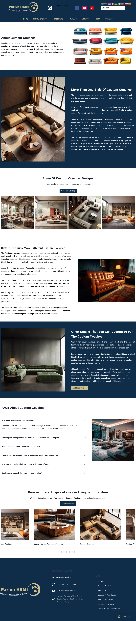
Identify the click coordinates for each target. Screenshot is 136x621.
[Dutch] (106, 4)
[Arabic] (102, 4)
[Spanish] (129, 4)
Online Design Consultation (109, 609)
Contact (109, 19)
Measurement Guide (106, 604)
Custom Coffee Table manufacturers (38, 544)
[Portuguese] (123, 4)
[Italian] (119, 4)
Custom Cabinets (40, 19)
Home (25, 19)
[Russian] (126, 4)
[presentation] (43, 524)
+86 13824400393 (60, 6)
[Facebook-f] (77, 8)
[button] (68, 191)
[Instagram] (84, 8)
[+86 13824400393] (49, 8)
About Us (85, 19)
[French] (112, 4)
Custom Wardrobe (105, 586)
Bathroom (102, 590)
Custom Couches (76, 544)
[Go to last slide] (4, 529)
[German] (116, 4)
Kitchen (101, 581)
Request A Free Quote (107, 595)
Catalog (73, 19)
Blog (98, 19)
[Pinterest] (92, 8)
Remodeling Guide (105, 600)
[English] (109, 4)
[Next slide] (131, 529)
